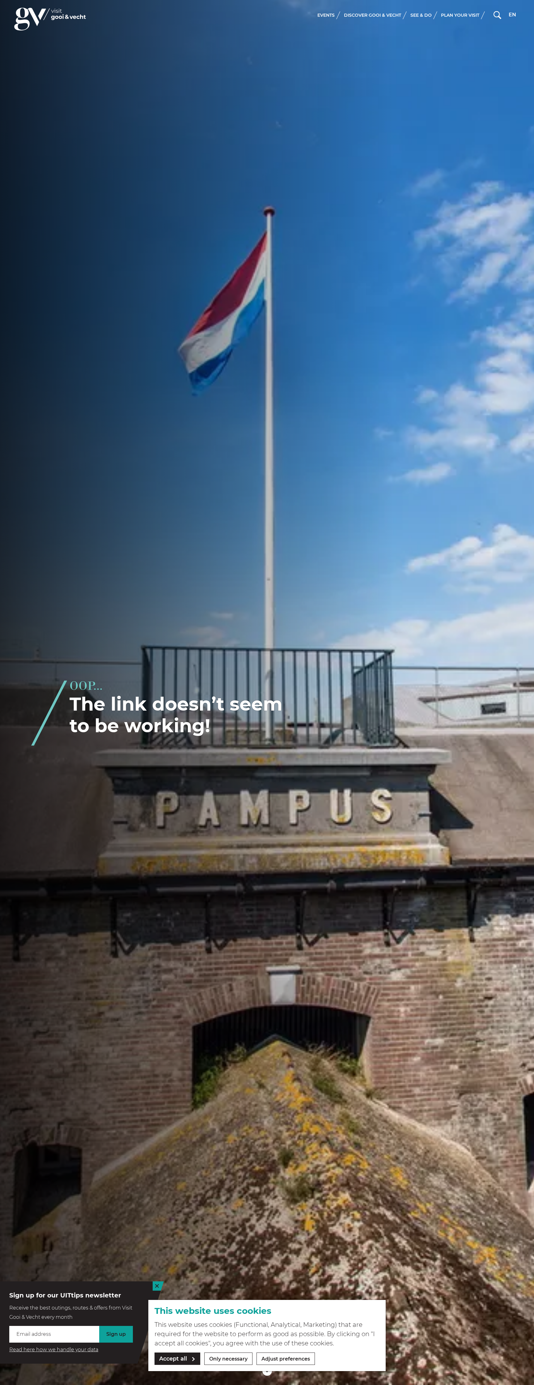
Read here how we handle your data (53, 1350)
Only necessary (228, 1359)
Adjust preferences (285, 1359)
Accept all (173, 1358)
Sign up (116, 1334)
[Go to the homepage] (50, 19)
